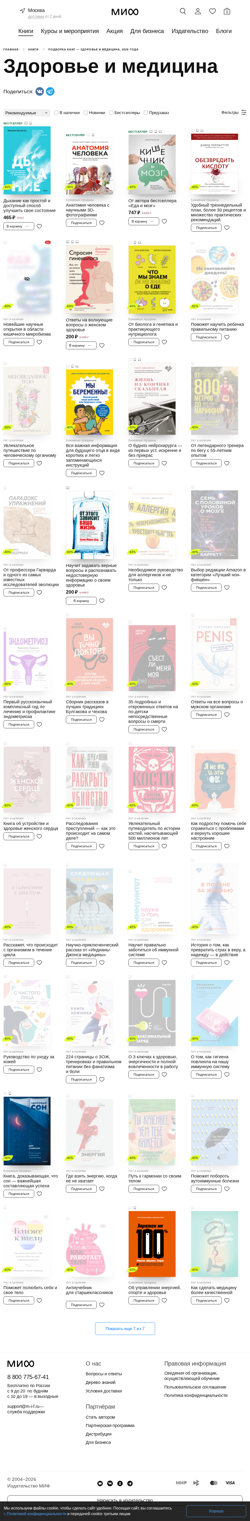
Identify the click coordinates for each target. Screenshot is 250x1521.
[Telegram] (130, 1483)
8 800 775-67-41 (28, 1377)
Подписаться (81, 223)
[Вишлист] (212, 11)
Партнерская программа (110, 1425)
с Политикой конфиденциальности (35, 1514)
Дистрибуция (98, 1434)
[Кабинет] (197, 11)
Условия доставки (104, 1391)
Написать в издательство (125, 1500)
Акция (114, 31)
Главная (11, 49)
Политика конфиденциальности (196, 1395)
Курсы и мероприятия (70, 31)
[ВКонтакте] (110, 1483)
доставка (36, 17)
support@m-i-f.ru (23, 1406)
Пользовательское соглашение (195, 1387)
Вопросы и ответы (104, 1373)
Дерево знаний (100, 1382)
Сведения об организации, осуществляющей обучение (192, 1376)
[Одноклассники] (120, 1483)
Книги (25, 31)
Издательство (190, 31)
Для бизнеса (147, 31)
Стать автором (100, 1417)
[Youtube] (100, 1483)
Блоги (224, 31)
